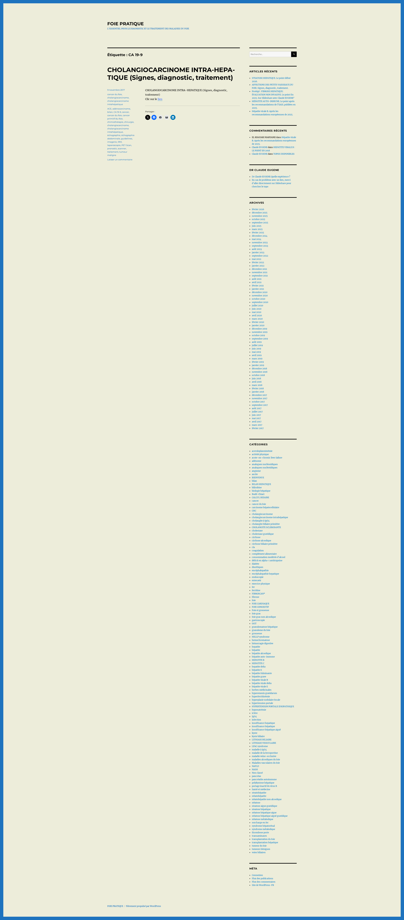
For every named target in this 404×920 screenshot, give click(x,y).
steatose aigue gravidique (264, 806)
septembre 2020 (260, 302)
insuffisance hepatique (263, 723)
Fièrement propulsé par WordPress (143, 906)
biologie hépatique (261, 491)
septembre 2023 (260, 246)
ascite (255, 474)
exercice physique (261, 583)
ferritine (256, 590)
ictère (255, 713)
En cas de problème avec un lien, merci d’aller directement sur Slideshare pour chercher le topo (271, 183)
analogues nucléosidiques (265, 464)
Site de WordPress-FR (263, 885)
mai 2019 (256, 352)
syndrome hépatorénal (263, 826)
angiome (256, 471)
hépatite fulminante (262, 673)
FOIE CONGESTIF (260, 607)
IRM (120, 142)
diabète (255, 564)
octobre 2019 (258, 335)
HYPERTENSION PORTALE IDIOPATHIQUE (273, 706)
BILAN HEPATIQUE (261, 484)
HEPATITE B (258, 660)
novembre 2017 (259, 398)
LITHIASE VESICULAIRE (264, 743)
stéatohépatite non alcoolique (267, 799)
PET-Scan (126, 145)
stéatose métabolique (262, 819)
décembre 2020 (259, 292)
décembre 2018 (259, 368)
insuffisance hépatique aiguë (266, 729)
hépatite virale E (260, 686)
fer (253, 587)
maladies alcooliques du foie (266, 759)
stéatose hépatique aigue (264, 812)
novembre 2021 (259, 272)
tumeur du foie (259, 845)
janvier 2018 (258, 391)
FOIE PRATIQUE (125, 23)
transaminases (259, 836)
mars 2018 (257, 385)
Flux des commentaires (263, 882)
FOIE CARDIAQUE (260, 603)
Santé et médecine (261, 789)
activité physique (260, 454)
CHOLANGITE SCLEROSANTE (266, 527)
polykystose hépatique (263, 782)
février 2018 (258, 388)
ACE (109, 108)
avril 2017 (256, 421)
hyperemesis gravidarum (264, 693)
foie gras (256, 613)
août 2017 (256, 408)
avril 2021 (256, 282)
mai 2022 (256, 259)
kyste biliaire (258, 736)
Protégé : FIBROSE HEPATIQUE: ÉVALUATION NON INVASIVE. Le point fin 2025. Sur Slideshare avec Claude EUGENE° (273, 94)
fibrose (255, 597)
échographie (113, 135)
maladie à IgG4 (259, 749)
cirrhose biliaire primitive (264, 544)
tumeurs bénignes (261, 849)
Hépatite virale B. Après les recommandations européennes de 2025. (274, 140)
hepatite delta (258, 666)
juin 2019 (256, 348)
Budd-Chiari (258, 494)
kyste (254, 733)
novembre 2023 (259, 242)
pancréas (256, 776)
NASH (255, 769)
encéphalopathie (260, 570)
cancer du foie (114, 94)
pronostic (112, 148)
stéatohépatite (259, 796)
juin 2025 (256, 226)
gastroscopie (258, 620)
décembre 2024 (259, 236)
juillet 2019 (257, 345)
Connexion (257, 875)
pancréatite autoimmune (264, 779)
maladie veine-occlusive (264, 756)
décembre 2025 (259, 212)
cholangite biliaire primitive (266, 524)
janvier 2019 (258, 365)
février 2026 (258, 209)
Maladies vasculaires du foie (266, 763)
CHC (254, 510)
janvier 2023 (258, 252)
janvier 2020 (258, 325)
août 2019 (257, 342)
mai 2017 (256, 418)
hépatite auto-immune (263, 656)
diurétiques (257, 567)
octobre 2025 (258, 219)
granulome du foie (261, 630)
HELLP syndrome (260, 637)
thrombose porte (260, 832)
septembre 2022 (260, 255)
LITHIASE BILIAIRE (261, 739)
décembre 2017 (259, 395)
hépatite (256, 650)
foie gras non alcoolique (264, 617)
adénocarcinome (121, 108)
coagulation (258, 550)
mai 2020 (256, 312)
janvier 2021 (258, 289)
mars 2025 (257, 229)
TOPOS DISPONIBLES (283, 154)
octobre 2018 (258, 375)
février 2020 (258, 322)
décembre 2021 (259, 269)
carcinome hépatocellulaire (265, 507)
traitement (112, 152)
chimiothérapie (115, 122)
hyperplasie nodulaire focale (266, 700)
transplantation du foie (263, 839)
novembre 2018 (259, 372)
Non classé (257, 773)
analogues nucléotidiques (264, 467)
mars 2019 (257, 358)
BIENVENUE (258, 477)
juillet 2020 (257, 305)
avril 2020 (257, 315)
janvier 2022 (258, 265)
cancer (125, 112)
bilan (110, 112)
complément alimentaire (264, 554)
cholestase (257, 530)
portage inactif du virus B (264, 786)
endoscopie (257, 577)
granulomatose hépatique (265, 627)
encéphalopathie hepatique (265, 573)
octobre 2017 (258, 401)
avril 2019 (257, 355)
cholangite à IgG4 (261, 520)
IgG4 (254, 716)
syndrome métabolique (263, 829)
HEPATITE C (258, 663)
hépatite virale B (260, 680)
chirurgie (129, 122)
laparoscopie (114, 145)
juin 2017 (256, 415)
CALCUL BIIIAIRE (260, 497)
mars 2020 (257, 319)
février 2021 (258, 285)
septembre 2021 (260, 275)
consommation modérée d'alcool (268, 557)
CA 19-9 (117, 112)
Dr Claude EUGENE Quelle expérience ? (271, 176)
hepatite (256, 646)
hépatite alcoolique (261, 653)
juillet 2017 (257, 411)
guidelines (126, 138)
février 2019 (258, 362)
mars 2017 (257, 425)
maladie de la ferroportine (265, 753)
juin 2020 (256, 309)
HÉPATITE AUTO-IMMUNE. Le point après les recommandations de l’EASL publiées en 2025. (274, 104)
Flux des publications (262, 878)
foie (254, 600)
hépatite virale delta (261, 683)
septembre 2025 (260, 222)
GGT (254, 623)
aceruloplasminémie (262, 451)
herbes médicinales (261, 690)
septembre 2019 (260, 338)
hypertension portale (262, 703)
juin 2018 (256, 378)
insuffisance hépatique (263, 726)
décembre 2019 (259, 328)
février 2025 (258, 232)
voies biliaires (259, 852)
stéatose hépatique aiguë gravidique (270, 816)
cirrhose (256, 537)
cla (253, 547)
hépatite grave (259, 676)
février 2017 (258, 428)
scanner (122, 148)
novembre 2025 (260, 216)
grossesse (257, 633)
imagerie (112, 142)
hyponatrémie (259, 709)
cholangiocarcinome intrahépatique (270, 517)
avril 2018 (256, 382)
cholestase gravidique (263, 534)
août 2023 (257, 249)
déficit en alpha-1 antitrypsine (267, 560)
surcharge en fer (260, 822)
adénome (256, 461)
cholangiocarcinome (118, 97)
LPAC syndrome (260, 746)
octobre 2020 (258, 299)
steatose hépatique (261, 809)
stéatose (256, 802)
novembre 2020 (260, 295)
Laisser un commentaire (119, 159)
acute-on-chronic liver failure (267, 457)
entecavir (256, 580)
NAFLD (255, 766)
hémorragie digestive (262, 643)
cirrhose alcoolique (261, 540)
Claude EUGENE (259, 147)
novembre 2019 (259, 332)
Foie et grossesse (260, 610)
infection (256, 719)
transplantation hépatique (265, 842)
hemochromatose (261, 640)
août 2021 (256, 279)
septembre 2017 (260, 405)
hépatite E (257, 670)
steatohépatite (259, 792)
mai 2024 (256, 239)
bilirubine (257, 487)
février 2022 (258, 262)
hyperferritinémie (261, 696)
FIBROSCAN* (258, 593)
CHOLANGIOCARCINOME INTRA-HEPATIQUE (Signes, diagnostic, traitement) (171, 73)
